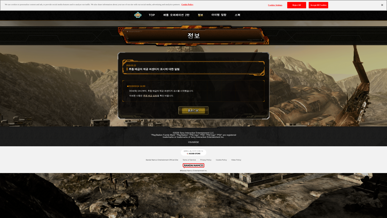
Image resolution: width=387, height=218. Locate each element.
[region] (193, 5)
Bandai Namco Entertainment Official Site (162, 160)
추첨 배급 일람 (150, 95)
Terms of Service (189, 160)
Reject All (297, 5)
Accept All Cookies (318, 5)
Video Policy (236, 160)
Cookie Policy (221, 160)
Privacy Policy (205, 160)
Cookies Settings (275, 5)
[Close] (382, 5)
